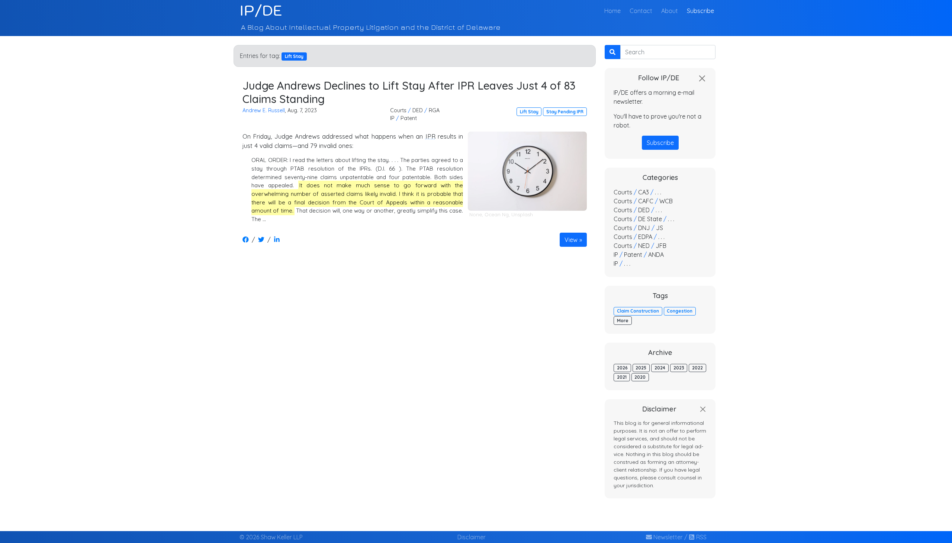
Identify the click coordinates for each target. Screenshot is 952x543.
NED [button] (644, 245)
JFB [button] (661, 245)
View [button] (571, 239)
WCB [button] (666, 201)
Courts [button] (398, 110)
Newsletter (667, 537)
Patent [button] (409, 118)
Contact (641, 10)
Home (614, 10)
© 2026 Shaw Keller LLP (271, 537)
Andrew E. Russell (263, 110)
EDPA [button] (645, 236)
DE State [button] (650, 219)
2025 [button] (641, 368)
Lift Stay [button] (529, 111)
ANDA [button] (656, 254)
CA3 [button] (643, 192)
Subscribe (700, 10)
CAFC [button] (645, 201)
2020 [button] (640, 377)
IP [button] (392, 118)
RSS (701, 537)
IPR (430, 136)
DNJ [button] (644, 228)
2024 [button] (659, 368)
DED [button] (417, 110)
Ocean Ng (497, 214)
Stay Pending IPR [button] (564, 111)
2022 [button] (697, 368)
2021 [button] (622, 377)
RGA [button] (434, 110)
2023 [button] (678, 368)
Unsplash (522, 214)
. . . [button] (658, 192)
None (475, 214)
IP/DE (260, 10)
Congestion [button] (679, 311)
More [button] (622, 320)
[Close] (702, 78)
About (669, 10)
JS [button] (659, 228)
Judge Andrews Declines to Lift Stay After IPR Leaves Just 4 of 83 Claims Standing (409, 92)
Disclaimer (471, 537)
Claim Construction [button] (638, 311)
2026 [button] (622, 368)
